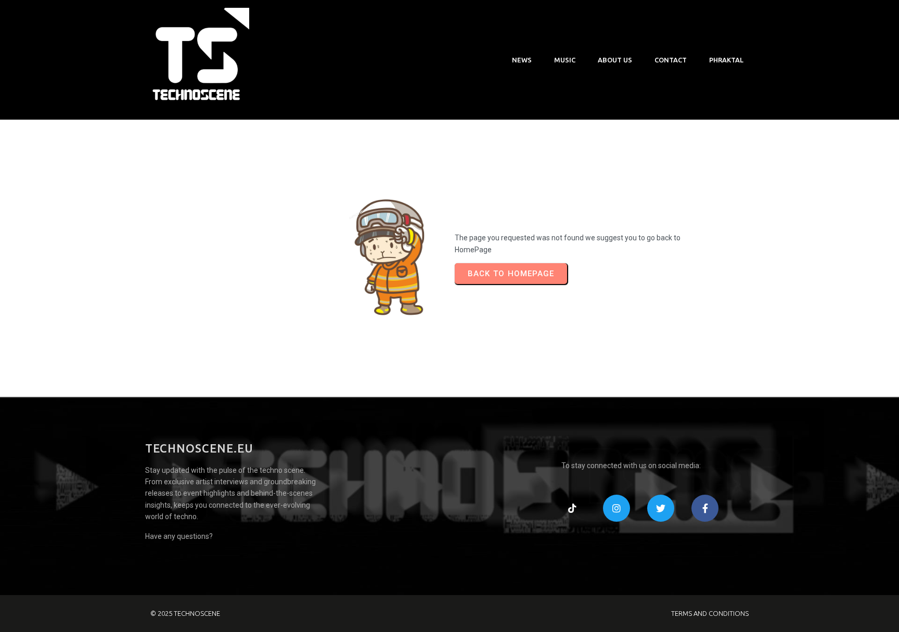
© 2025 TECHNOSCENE (185, 613)
